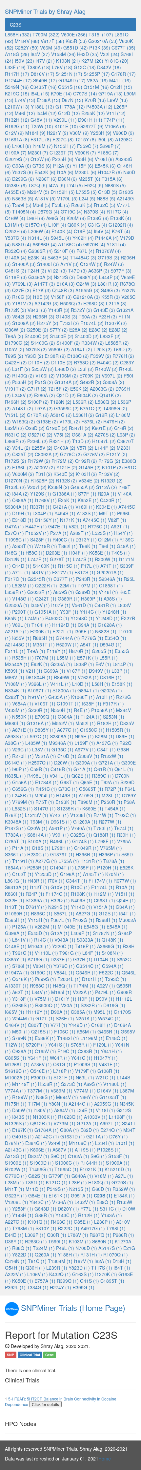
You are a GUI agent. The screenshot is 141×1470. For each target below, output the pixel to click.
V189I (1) (85, 506)
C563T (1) (104, 900)
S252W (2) (42, 369)
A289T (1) (80, 533)
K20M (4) (76, 218)
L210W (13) (17, 106)
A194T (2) (81, 349)
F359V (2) (100, 356)
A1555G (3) (87, 290)
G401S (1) (23, 1136)
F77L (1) (89, 1208)
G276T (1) (60, 559)
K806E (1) (40, 1149)
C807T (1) (38, 1025)
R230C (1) (38, 854)
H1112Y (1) (38, 1012)
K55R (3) (110, 297)
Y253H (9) (100, 133)
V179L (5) (67, 198)
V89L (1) (21, 625)
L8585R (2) (117, 342)
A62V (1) (106, 985)
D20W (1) (64, 762)
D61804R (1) (39, 677)
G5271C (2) (40, 434)
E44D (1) (14, 1235)
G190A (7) (16, 152)
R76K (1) (14, 815)
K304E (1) (106, 506)
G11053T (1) (112, 1097)
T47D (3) (77, 270)
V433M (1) (16, 710)
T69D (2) (122, 349)
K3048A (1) (17, 821)
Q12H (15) (121, 87)
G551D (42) (75, 47)
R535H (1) (23, 657)
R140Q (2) (23, 375)
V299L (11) (65, 119)
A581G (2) (61, 415)
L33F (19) (15, 67)
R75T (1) (44, 802)
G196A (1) (71, 874)
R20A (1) (107, 493)
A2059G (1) (106, 1103)
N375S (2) (36, 349)
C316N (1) (16, 1261)
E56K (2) (79, 388)
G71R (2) (37, 388)
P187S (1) (15, 828)
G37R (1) (82, 959)
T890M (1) (89, 802)
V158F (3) (61, 297)
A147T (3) (44, 283)
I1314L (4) (38, 238)
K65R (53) (76, 41)
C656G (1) (23, 789)
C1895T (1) (112, 1280)
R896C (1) (41, 913)
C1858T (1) (111, 585)
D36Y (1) (14, 1241)
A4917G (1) (93, 1228)
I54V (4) (102, 231)
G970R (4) (94, 244)
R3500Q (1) (47, 1005)
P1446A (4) (107, 238)
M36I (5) (41, 205)
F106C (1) (64, 1031)
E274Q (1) (111, 1130)
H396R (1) (86, 854)
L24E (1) (85, 1110)
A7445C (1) (95, 520)
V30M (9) (79, 133)
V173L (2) (69, 421)
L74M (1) (34, 618)
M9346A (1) (61, 743)
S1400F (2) (68, 342)
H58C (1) (35, 552)
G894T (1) (88, 690)
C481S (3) (15, 270)
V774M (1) (85, 1090)
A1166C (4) (70, 244)
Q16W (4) (15, 218)
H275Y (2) (47, 323)
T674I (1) (123, 828)
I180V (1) (43, 1110)
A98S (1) (113, 598)
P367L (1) (60, 920)
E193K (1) (65, 802)
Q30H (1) (35, 1267)
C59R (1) (39, 769)
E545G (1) (94, 926)
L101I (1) (124, 1143)
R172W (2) (39, 461)
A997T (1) (110, 1123)
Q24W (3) (86, 283)
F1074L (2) (92, 323)
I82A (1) (102, 1261)
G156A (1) (23, 782)
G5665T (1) (91, 789)
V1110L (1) (46, 952)
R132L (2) (15, 487)
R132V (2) (109, 474)
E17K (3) (41, 290)
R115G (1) (69, 565)
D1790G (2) (17, 342)
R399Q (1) (68, 1280)
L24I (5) (87, 198)
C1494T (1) (62, 867)
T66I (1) (107, 546)
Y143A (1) (111, 1215)
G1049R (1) (86, 848)
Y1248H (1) (114, 611)
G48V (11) (41, 119)
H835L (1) (15, 775)
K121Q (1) (57, 1182)
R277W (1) (110, 821)
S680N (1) (102, 1241)
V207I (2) (37, 487)
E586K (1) (45, 1038)
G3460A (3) (40, 277)
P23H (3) (107, 316)
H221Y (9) (57, 133)
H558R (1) (49, 1084)
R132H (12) (17, 119)
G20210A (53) (103, 41)
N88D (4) (21, 244)
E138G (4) (98, 218)
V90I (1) (60, 834)
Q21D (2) (66, 395)
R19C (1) (66, 1051)
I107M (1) (87, 585)
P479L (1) (105, 992)
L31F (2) (21, 369)
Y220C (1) (62, 946)
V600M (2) (23, 474)
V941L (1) (60, 775)
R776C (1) (99, 526)
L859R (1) (15, 592)
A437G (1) (107, 743)
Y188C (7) (108, 152)
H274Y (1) (60, 1287)
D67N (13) (72, 100)
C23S (15, 24)
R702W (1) (16, 1169)
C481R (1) (105, 605)
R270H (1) (23, 756)
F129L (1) (103, 1044)
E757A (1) (44, 1280)
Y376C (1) (64, 966)
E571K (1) (87, 657)
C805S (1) (15, 1057)
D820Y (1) (68, 1208)
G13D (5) (107, 192)
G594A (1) (113, 966)
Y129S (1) (40, 493)
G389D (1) (86, 592)
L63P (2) (126, 434)
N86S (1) (45, 1097)
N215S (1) (80, 1189)
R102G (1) (83, 920)
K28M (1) (104, 736)
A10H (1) (105, 697)
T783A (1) (15, 834)
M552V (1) (63, 723)
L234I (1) (104, 1143)
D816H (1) (111, 677)
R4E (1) (82, 710)
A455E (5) (15, 192)
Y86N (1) (58, 1103)
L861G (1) (15, 880)
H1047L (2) (104, 441)
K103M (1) (80, 1241)
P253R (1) (38, 867)
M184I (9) (35, 133)
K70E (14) (61, 93)
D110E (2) (61, 362)
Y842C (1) (40, 1202)
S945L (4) (60, 238)
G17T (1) (44, 1018)
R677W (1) (124, 880)
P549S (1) (57, 1189)
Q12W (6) (40, 159)
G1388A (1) (64, 493)
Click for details (45, 1404)
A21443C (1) (18, 644)
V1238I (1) (81, 815)
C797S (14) (85, 93)
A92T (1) (120, 526)
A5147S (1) (110, 1248)
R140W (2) (106, 369)
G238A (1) (61, 664)
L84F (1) (91, 952)
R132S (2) (66, 480)
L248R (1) (22, 795)
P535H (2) (22, 382)
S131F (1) (63, 1077)
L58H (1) (101, 684)
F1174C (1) (58, 893)
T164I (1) (41, 625)
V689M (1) (61, 1090)
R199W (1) (23, 1097)
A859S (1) (63, 592)
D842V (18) (109, 67)
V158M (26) (63, 54)
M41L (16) (120, 80)
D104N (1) (104, 959)
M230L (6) (85, 172)
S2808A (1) (61, 736)
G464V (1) (16, 1025)
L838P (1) (83, 664)
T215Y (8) (85, 139)
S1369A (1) (37, 900)
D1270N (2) (17, 480)
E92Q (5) (93, 185)
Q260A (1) (45, 1254)
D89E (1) (125, 736)
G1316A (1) (39, 723)
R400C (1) (63, 539)
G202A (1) (111, 690)
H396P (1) (109, 854)
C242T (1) (45, 598)
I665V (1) (14, 1012)
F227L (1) (62, 631)
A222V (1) (15, 1274)
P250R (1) (111, 802)
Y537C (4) (15, 238)
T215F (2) (58, 388)
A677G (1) (68, 729)
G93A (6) (21, 165)
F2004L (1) (69, 979)
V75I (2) (62, 434)
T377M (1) (38, 1090)
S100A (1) (38, 841)
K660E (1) (92, 808)
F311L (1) (15, 651)
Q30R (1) (56, 1235)
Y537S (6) (22, 172)
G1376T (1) (62, 854)
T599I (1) (58, 1241)
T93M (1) (39, 821)
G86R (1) (44, 1215)
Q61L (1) (123, 769)
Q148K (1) (112, 939)
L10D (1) (81, 684)
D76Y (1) (118, 1136)
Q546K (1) (23, 979)
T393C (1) (115, 979)
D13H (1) (121, 1261)
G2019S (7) (17, 159)
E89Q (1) (105, 1202)
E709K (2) (89, 375)
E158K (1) (121, 684)
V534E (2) (88, 480)
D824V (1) (38, 1156)
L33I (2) (85, 369)
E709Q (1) (45, 716)
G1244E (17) (18, 80)
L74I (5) (75, 185)
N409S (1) (81, 900)
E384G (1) (36, 1143)
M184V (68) (27, 41)
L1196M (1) (92, 1038)
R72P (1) (114, 789)
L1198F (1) (120, 1116)
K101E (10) (66, 126)
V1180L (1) (115, 1084)
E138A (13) (48, 100)
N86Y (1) (88, 1097)
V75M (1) (44, 998)
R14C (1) (43, 939)
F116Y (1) (57, 651)
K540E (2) (63, 474)
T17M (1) (37, 1103)
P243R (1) (86, 579)
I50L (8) (105, 139)
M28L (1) (111, 795)
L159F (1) (84, 743)
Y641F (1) (38, 1057)
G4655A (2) (82, 487)
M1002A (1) (17, 1077)
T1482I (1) (68, 1038)
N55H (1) (84, 736)
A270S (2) (105, 434)
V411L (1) (60, 684)
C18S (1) (41, 848)
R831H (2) (60, 441)
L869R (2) (15, 441)
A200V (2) (44, 467)
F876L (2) (91, 421)
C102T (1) (22, 874)
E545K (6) (105, 165)
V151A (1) (103, 907)
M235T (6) (89, 178)
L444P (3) (109, 277)
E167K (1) (22, 1130)
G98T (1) (69, 782)
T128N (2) (60, 401)
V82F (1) (117, 520)
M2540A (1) (17, 664)
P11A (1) (21, 848)
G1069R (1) (17, 913)
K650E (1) (22, 1280)
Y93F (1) (69, 611)
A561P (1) (59, 828)
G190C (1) (41, 972)
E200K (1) (40, 631)
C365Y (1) (15, 959)
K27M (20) (92, 60)
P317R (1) (113, 703)
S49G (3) (110, 290)
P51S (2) (44, 382)
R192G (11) (17, 126)
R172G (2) (109, 461)
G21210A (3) (86, 297)
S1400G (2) (43, 342)
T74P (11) (114, 119)
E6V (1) (103, 664)
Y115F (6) (82, 165)
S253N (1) (113, 716)
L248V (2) (22, 395)
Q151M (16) (96, 87)
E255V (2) (41, 447)
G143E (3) (104, 310)
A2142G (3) (46, 303)
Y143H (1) (22, 1215)
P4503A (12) (99, 106)
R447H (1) (36, 526)
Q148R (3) (63, 290)
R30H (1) (126, 834)
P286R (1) (123, 1235)
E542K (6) (44, 172)
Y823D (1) (79, 1267)
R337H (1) (40, 506)
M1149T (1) (24, 1084)
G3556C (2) (66, 408)
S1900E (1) (17, 1162)
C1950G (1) (92, 729)
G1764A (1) (46, 1130)
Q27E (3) (21, 290)
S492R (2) (90, 382)
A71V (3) (69, 264)
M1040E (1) (70, 926)
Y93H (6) (84, 159)
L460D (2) (65, 369)
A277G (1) (46, 861)
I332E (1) (14, 900)
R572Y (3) (81, 310)
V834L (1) (64, 972)
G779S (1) (122, 1182)
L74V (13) (25, 100)
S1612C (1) (17, 1071)
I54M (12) (46, 113)
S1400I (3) (48, 264)
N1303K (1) (45, 1116)
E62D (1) (89, 1130)
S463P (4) (58, 257)
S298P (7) (110, 146)
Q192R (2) (86, 461)
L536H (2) (83, 415)
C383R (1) (88, 1051)
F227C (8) (63, 139)
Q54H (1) (14, 1267)
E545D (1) (38, 933)
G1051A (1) (46, 611)
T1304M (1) (60, 1261)
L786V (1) (78, 1235)
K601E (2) (102, 428)
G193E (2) (47, 421)
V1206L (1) (16, 1202)
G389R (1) (69, 598)
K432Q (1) (60, 1274)
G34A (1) (125, 907)
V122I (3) (57, 270)
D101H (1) (93, 979)
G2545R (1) (40, 579)
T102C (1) (125, 815)
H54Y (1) (123, 533)
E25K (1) (67, 500)
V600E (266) (74, 34)
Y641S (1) (58, 1044)
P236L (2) (37, 441)
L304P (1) (42, 513)
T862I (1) (68, 546)
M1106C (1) (81, 1143)
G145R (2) (90, 467)
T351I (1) (35, 1182)
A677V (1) (85, 749)
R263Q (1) (36, 1241)
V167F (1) (77, 670)
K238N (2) (58, 487)
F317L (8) (40, 139)
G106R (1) (108, 1071)
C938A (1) (22, 1051)
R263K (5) (81, 205)
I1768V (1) (46, 500)
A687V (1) (62, 1149)
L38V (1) (41, 749)
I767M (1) (45, 657)
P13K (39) (99, 47)
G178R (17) (123, 74)
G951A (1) (81, 1195)
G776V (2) (94, 454)
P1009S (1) (85, 1064)
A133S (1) (87, 513)
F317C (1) (15, 579)
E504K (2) (87, 395)
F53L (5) (61, 205)
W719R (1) (45, 546)
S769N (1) (22, 1038)
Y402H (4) (83, 238)
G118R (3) (16, 277)
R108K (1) (81, 893)
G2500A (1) (17, 605)
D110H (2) (39, 362)
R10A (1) (125, 887)
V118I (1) (105, 1110)
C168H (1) (102, 1025)
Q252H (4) (16, 231)
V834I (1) (42, 966)
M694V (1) (67, 1097)
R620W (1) (67, 644)
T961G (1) (70, 952)
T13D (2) (81, 441)
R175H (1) (16, 1103)
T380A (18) (38, 67)
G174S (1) (83, 841)
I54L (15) (40, 93)
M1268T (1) (17, 1064)
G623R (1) (16, 1195)
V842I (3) (21, 316)
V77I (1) (58, 1025)
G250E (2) (37, 329)
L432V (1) (84, 1202)
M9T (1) (107, 513)
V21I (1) (34, 670)
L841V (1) (22, 939)
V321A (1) (45, 756)
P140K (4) (61, 231)
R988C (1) (40, 985)
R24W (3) (114, 264)
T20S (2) (102, 349)
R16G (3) (21, 297)
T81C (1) (37, 1261)
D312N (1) (16, 559)
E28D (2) (118, 329)
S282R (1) (91, 1005)
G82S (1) (37, 1176)
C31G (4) (97, 224)
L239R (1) (56, 1267)
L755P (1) (85, 867)
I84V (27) (40, 54)
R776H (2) (123, 356)
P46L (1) (65, 1248)
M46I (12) (25, 113)
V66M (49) (51, 47)
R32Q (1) (60, 900)
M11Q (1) (36, 1189)
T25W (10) (42, 126)
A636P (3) (98, 270)
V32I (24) (109, 54)
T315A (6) (112, 178)
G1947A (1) (17, 972)
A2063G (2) (102, 388)
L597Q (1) (38, 736)
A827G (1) (86, 913)
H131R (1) (91, 861)
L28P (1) (78, 1182)
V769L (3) (22, 283)
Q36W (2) (15, 329)
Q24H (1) (126, 900)
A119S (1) (85, 1149)
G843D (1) (45, 1208)
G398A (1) (16, 933)
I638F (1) (91, 703)
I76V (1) (56, 880)
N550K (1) (22, 716)
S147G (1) (45, 808)
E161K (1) (59, 1195)
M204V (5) (38, 192)
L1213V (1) (36, 815)
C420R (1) (111, 500)
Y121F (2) (66, 467)
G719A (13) (110, 93)
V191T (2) (15, 388)
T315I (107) (101, 34)
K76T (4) (121, 231)
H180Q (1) (99, 1182)
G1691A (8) (17, 139)
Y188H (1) (68, 1254)
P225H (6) (62, 159)
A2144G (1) (81, 1103)
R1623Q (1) (70, 1116)
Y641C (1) (81, 1057)
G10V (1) (60, 887)
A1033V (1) (96, 1116)
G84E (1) (37, 1195)
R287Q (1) (100, 1235)
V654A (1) (22, 703)
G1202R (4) (121, 224)
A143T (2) (22, 408)
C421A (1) (63, 506)
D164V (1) (107, 1090)
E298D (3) (94, 303)
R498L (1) (37, 775)
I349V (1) (40, 605)
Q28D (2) (35, 428)
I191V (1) (37, 697)
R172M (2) (62, 461)
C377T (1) (64, 579)
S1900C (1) (67, 1162)
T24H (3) (37, 270)
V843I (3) (37, 310)
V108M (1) (16, 684)
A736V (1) (41, 1064)
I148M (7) (42, 146)
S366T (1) (15, 854)
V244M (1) (23, 1018)
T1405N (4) (24, 211)
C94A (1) (87, 625)
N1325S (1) (17, 1123)
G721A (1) (109, 762)
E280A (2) (44, 395)
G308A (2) (113, 382)
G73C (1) (68, 789)
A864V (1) (64, 1110)
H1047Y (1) (106, 1057)
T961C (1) (22, 952)
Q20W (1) (37, 828)
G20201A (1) (110, 572)
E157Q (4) (36, 224)
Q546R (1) (87, 972)
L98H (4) (36, 218)
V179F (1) (85, 1071)
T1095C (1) (17, 539)
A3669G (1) (109, 946)
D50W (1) (22, 1110)
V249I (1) (58, 1143)
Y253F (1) (22, 1208)
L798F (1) (105, 841)
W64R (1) (60, 1057)
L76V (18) (62, 67)
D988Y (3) (87, 277)
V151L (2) (15, 415)
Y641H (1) (111, 1051)
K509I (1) (14, 670)
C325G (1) (81, 834)
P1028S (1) (109, 1149)
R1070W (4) (108, 251)
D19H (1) (21, 513)
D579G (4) (48, 211)
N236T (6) (46, 178)
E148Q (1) (117, 1038)
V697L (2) (112, 375)
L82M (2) (14, 428)
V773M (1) (64, 1123)
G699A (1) (54, 670)
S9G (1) (99, 1156)
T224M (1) (44, 1248)
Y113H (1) (38, 920)
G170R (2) (38, 415)
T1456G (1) (41, 1169)
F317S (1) (84, 572)
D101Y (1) (65, 998)
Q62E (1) (81, 775)
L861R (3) (108, 283)
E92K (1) (40, 664)
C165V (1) (45, 1051)
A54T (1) (89, 644)
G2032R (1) (39, 592)
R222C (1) (68, 1228)
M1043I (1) (39, 946)
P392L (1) (15, 1287)
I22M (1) (67, 585)
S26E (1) (65, 1018)
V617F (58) (52, 41)
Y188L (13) (42, 106)
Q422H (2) (16, 362)
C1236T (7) (61, 152)
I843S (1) (21, 1116)
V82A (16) (97, 80)
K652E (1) (88, 500)
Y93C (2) (34, 356)
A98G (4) (55, 218)
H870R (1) (80, 651)
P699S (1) (45, 979)
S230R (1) (39, 710)
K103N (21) (68, 60)
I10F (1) (86, 998)
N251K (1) (86, 1018)
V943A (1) (64, 939)
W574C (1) (109, 1018)
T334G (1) (38, 1287)
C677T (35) (123, 47)
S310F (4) (64, 251)
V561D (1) (82, 605)
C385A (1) (81, 1012)
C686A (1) (22, 500)
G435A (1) (59, 697)
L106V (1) (37, 1274)
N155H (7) (65, 146)
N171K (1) (70, 520)
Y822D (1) (22, 1254)
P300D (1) (41, 1077)
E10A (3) (65, 283)
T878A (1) (113, 861)
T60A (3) (88, 316)
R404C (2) (108, 362)
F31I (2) (43, 474)
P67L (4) (85, 251)
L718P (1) (63, 1071)
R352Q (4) (16, 251)
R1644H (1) (92, 1162)
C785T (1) (15, 841)
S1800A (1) (64, 690)
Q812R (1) (41, 1123)
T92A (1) (110, 782)
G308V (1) (88, 756)
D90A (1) (60, 1012)
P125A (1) (22, 926)
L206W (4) (39, 231)
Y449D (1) (79, 1025)
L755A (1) (68, 861)
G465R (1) (108, 1031)
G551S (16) (70, 87)
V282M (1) (45, 926)
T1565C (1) (66, 1169)
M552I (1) (85, 723)
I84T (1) (121, 1267)
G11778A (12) (70, 106)
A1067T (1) (39, 690)
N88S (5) (106, 198)
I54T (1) (127, 913)
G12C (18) (85, 67)
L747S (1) (83, 559)
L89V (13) (117, 100)
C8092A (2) (47, 454)
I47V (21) (45, 60)
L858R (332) (18, 34)
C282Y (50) (27, 47)
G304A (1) (68, 716)
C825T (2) (22, 454)
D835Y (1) (45, 729)
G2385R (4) (40, 251)
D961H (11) (90, 119)
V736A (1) (62, 1202)
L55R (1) (108, 657)
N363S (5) (22, 198)
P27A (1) (59, 533)
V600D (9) (123, 133)
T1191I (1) (23, 861)
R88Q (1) (21, 1248)
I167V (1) (83, 1261)
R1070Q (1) (115, 1254)
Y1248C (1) (82, 618)
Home (104, 1458)
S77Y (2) (59, 329)
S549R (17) (45, 80)
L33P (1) (120, 670)
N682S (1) (105, 631)
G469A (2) (64, 447)
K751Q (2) (91, 408)
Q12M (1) (108, 539)
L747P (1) (38, 559)
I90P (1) (20, 769)
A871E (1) (22, 729)
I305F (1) (84, 631)
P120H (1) (107, 867)
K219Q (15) (17, 93)
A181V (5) (45, 198)
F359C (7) (87, 146)
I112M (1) (103, 893)
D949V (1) (99, 670)
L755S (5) (86, 192)
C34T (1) (106, 749)
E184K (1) (124, 1195)
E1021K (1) (91, 1169)
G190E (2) (57, 428)
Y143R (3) (59, 310)
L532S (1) (22, 808)
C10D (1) (66, 756)
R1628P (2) (42, 480)
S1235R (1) (69, 808)
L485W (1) (36, 743)
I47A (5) (57, 185)
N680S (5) (115, 185)
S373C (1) (71, 1084)
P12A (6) (62, 165)
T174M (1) (84, 985)
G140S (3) (66, 316)
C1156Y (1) (47, 520)
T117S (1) (101, 1267)
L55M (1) (66, 657)
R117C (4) (117, 211)
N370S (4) (94, 211)
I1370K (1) (106, 1274)
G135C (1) (62, 749)
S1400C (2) (37, 336)
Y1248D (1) (108, 618)
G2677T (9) (91, 126)
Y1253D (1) (47, 874)
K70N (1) (114, 874)
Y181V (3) (22, 303)
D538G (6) (16, 185)
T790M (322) (46, 34)
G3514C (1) (88, 966)
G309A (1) (86, 762)
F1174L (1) (102, 887)
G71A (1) (82, 769)
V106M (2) (67, 375)
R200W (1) (106, 559)
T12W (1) (15, 1044)
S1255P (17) (97, 74)
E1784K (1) (47, 782)
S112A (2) (106, 487)
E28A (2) (78, 329)
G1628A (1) (110, 625)
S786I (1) (21, 966)
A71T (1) (109, 565)
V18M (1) (104, 1176)
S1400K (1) (44, 565)
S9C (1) (58, 1156)
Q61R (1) (103, 769)
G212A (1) (87, 1123)
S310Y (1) (45, 1228)
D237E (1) (61, 959)
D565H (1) (16, 920)
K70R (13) (95, 100)
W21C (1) (105, 1077)
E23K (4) (37, 257)
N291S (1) (59, 907)
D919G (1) (114, 1005)
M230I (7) (38, 152)
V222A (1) (83, 992)
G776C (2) (71, 454)
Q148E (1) (16, 946)
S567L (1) (64, 913)
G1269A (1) (85, 821)
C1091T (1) (69, 703)
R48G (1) (14, 552)
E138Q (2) (78, 356)
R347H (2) (80, 428)
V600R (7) (85, 152)
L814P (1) (122, 664)
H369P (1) (91, 598)
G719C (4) (72, 211)
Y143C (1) (66, 1215)
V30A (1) (70, 1005)
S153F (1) (118, 1156)
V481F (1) (109, 1064)
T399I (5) (21, 205)
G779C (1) (16, 1176)
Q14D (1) (21, 565)
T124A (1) (91, 716)
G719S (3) (108, 257)
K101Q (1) (39, 1221)
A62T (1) (21, 992)
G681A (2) (82, 434)
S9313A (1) (17, 887)
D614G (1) (16, 762)
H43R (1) (37, 880)
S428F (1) (40, 539)
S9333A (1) (88, 939)
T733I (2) (69, 323)
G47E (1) (57, 526)
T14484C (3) (83, 257)
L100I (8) (21, 146)
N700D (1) (86, 1248)
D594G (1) (111, 644)
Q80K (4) (77, 224)
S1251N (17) (69, 74)
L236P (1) (104, 1221)
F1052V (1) (37, 533)
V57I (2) (85, 447)
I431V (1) (41, 572)
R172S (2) (15, 461)
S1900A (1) (118, 1162)
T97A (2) (43, 408)
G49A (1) (126, 546)
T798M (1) (23, 1228)
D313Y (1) (86, 539)
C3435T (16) (43, 87)
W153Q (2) (23, 421)
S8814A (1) (39, 834)
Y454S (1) (64, 513)
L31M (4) (14, 224)
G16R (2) (123, 428)
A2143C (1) (17, 1149)
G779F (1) (59, 1176)
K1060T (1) (83, 697)
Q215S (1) (42, 1031)
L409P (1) (81, 933)
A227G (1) (16, 1221)
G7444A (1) (68, 638)
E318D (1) (22, 520)
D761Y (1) (36, 907)
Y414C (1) (90, 611)
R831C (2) (16, 434)
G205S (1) (102, 651)
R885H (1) (43, 638)
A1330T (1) (17, 985)
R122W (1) (112, 756)
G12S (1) (108, 913)
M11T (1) (14, 1189)
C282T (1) (15, 697)
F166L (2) (22, 467)
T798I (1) (116, 1228)
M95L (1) (102, 1012)
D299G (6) (23, 178)
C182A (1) (78, 1156)
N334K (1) (15, 690)
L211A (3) (116, 303)
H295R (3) (43, 316)
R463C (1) (61, 1221)
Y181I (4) (116, 244)
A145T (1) (93, 874)
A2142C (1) (47, 1136)
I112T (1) (39, 887)
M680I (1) (15, 723)
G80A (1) (69, 1130)
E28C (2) (98, 329)
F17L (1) (90, 565)
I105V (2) (14, 349)
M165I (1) (61, 992)
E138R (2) (55, 356)
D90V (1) (105, 998)
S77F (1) (87, 493)
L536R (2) (83, 401)
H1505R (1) (118, 729)
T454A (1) (115, 808)
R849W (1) (65, 677)
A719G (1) (38, 959)
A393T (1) (22, 546)
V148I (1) (108, 592)
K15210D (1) (118, 1169)
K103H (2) (86, 474)
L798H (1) (62, 848)
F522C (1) (109, 972)
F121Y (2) (116, 454)
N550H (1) (61, 710)
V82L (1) (78, 526)
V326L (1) (38, 684)
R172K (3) (15, 310)
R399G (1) (83, 1287)
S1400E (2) (61, 336)
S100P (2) (38, 401)
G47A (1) (14, 526)
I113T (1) (14, 907)
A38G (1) (14, 743)
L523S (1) (102, 533)
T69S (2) (14, 356)
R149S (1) (66, 795)
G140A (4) (16, 257)
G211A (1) (97, 1136)
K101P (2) (112, 467)
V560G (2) (59, 349)
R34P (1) (35, 893)
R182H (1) (108, 723)
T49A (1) (36, 651)
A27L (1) (124, 1176)
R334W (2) (92, 342)
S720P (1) (36, 1044)
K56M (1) (86, 1031)
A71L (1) (21, 572)
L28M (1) (14, 1182)
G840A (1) (82, 1176)
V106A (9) (115, 126)
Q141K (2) (110, 395)
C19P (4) (83, 231)
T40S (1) (120, 552)
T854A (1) (15, 867)
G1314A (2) (66, 382)
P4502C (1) (57, 618)
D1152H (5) (62, 192)
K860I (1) (14, 893)
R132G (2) (112, 480)
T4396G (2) (115, 408)
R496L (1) (60, 841)
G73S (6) (41, 165)
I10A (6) (65, 172)
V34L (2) (21, 447)
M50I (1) (21, 1031)
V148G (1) (23, 598)
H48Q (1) (62, 985)
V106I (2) (45, 375)
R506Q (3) (71, 303)
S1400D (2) (87, 336)
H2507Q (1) (40, 762)
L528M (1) (23, 585)
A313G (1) (16, 1156)
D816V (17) (42, 74)
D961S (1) (61, 821)
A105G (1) (89, 795)
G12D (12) (69, 113)
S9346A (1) (110, 579)
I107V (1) (60, 605)
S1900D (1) (42, 1162)
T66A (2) (14, 336)
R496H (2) (16, 401)
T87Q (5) (37, 185)
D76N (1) (14, 1143)
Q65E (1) (89, 782)
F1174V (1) (100, 880)
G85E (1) (83, 1221)
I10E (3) (41, 297)
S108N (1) (112, 952)
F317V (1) (62, 572)
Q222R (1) (46, 585)
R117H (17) (17, 74)
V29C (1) (21, 749)
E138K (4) (120, 218)
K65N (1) (14, 618)
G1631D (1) (72, 1136)
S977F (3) (121, 270)
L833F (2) (110, 336)
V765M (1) (111, 848)
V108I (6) (104, 159)
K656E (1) (99, 552)
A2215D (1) (17, 631)
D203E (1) (56, 552)
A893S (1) (15, 736)
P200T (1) (22, 611)
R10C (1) (80, 887)
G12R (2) (105, 415)
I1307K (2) (116, 323)
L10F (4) (57, 224)
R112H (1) (89, 1215)
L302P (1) (35, 1235)
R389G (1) (103, 775)
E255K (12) (93, 113)
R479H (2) (114, 421)
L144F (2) (105, 447)
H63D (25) (88, 54)
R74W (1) (103, 815)
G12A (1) (60, 933)
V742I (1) (59, 815)
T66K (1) (88, 546)
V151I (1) (124, 893)
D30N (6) (67, 178)
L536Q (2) (105, 401)
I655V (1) (21, 638)
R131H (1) (91, 1254)
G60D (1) (101, 1189)
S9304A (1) (17, 506)
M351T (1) (44, 644)
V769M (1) (23, 802)
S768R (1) (81, 1044)
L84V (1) (41, 992)
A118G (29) (17, 54)
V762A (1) (88, 677)
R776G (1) (92, 638)
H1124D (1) (64, 625)
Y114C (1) (81, 907)
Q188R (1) (104, 834)
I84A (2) (20, 493)
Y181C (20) (117, 60)
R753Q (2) (85, 362)
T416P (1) (85, 946)
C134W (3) (91, 264)
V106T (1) (44, 703)
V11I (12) (116, 113)
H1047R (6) (110, 172)
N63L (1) (85, 1077)
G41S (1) (89, 1280)
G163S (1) (83, 1274)
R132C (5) (104, 205)
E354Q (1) (115, 638)
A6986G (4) (44, 244)
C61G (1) (62, 1064)
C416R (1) (61, 769)
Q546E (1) (41, 1071)
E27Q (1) (14, 533)
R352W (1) (123, 1189)
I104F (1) (78, 552)
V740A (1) (81, 828)
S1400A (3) (24, 264)
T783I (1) (103, 828)
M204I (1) (44, 795)
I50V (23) (24, 60)
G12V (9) (14, 133)
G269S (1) (23, 1005)
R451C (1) (46, 789)
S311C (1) (110, 1208)
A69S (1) (93, 1084)
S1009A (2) (24, 323)
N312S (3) (64, 277)
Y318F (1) (22, 998)
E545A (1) (117, 926)
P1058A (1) (103, 710)
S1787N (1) (105, 933)
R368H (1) (106, 920)
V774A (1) (15, 1090)
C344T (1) (76, 880)
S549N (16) (17, 87)
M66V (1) (14, 677)
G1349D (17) (72, 80)
